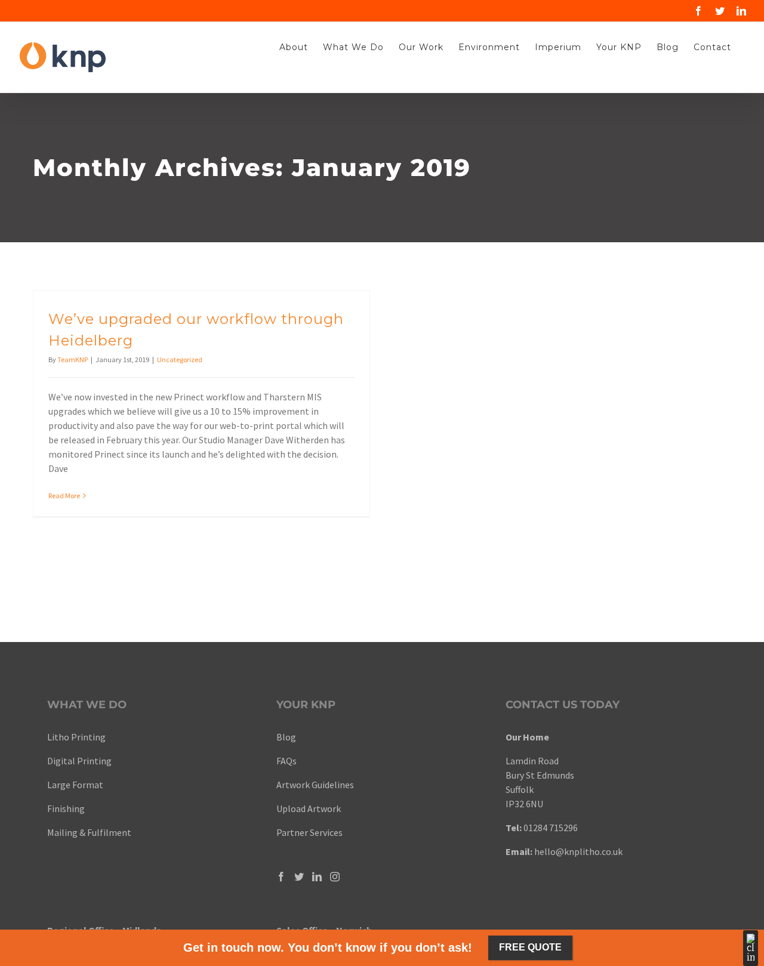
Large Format (75, 785)
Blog (286, 737)
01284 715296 (550, 828)
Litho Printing (76, 737)
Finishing (66, 808)
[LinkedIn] (317, 876)
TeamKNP (72, 359)
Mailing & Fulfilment (89, 832)
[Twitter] (299, 876)
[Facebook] (281, 876)
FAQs (286, 761)
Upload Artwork (308, 808)
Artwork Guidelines (315, 785)
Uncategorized (179, 359)
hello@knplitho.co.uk (578, 851)
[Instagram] (335, 876)
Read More (64, 495)
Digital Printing (80, 761)
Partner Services (309, 832)
